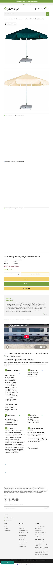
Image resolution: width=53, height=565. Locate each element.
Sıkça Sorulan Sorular (39, 536)
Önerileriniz (27, 320)
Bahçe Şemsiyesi (22, 535)
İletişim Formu (22, 528)
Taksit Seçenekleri (20, 320)
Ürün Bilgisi (6, 320)
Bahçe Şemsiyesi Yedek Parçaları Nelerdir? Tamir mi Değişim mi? (41, 555)
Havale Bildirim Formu (23, 530)
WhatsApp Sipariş (8, 562)
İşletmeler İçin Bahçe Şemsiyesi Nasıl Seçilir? (41, 545)
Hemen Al (26, 283)
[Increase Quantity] (18, 274)
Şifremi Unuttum (7, 530)
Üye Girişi (6, 528)
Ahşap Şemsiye (22, 546)
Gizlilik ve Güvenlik (38, 528)
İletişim (20, 526)
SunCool (15, 261)
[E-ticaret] (26, 564)
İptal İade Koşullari (39, 530)
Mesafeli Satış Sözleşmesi (40, 526)
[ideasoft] (19, 564)
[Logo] (19, 9)
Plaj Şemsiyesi (22, 539)
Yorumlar (12, 320)
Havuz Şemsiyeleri (17, 260)
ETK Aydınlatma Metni (39, 534)
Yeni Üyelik (6, 526)
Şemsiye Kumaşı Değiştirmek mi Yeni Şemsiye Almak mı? (41, 552)
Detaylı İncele (26, 288)
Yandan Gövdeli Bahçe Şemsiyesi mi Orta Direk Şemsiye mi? (41, 548)
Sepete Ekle (26, 279)
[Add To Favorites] (35, 274)
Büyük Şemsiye (22, 537)
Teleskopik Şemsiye (23, 541)
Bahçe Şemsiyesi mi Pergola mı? (41, 541)
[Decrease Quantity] (5, 274)
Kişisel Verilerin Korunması (40, 532)
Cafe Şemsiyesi (22, 544)
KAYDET (46, 508)
